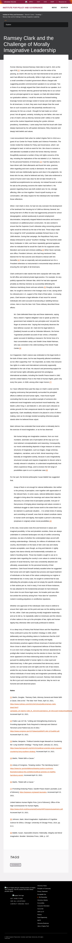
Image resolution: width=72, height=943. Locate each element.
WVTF (39, 920)
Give (45, 2)
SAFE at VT (40, 911)
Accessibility (40, 903)
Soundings (39, 14)
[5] (45, 287)
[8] (47, 470)
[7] (50, 382)
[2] (41, 162)
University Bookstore (43, 923)
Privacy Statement (42, 891)
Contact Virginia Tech (20, 904)
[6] (20, 348)
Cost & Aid (40, 908)
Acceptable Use (41, 894)
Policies (39, 914)
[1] (19, 70)
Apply (31, 2)
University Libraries (42, 900)
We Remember (43, 897)
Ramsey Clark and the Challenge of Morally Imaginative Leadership (21, 17)
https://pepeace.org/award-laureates (33, 792)
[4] (19, 260)
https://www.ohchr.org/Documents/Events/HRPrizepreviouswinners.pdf (36, 809)
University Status (42, 885)
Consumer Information (43, 906)
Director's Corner (30, 14)
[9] (51, 521)
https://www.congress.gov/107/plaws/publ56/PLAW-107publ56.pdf (34, 731)
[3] (43, 250)
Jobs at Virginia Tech (43, 926)
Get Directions (17, 898)
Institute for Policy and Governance (13, 14)
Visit (38, 2)
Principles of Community (44, 888)
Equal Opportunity (42, 917)
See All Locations (18, 901)
